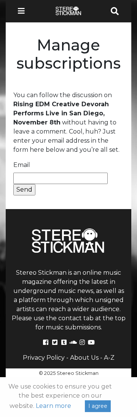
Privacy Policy (44, 357)
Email (21, 164)
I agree (97, 406)
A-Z (109, 357)
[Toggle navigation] (24, 11)
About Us (84, 357)
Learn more (53, 405)
